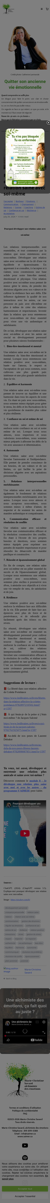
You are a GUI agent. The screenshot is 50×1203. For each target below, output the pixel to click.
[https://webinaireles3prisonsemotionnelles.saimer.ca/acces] (25, 158)
